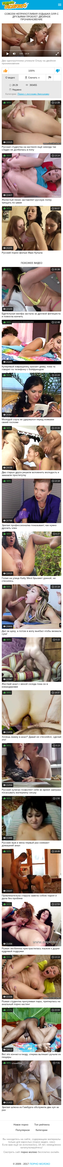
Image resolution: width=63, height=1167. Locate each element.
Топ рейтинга (42, 1124)
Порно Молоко (40, 1163)
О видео (10, 77)
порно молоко (29, 1152)
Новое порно (20, 1124)
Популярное (23, 1130)
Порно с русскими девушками (33, 94)
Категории (41, 1130)
